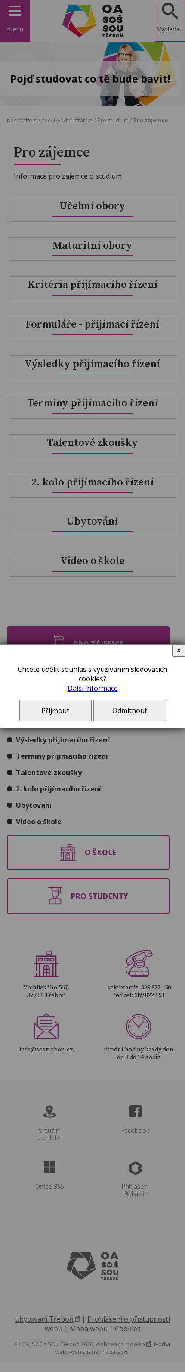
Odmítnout (129, 710)
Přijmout (55, 710)
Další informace (93, 688)
